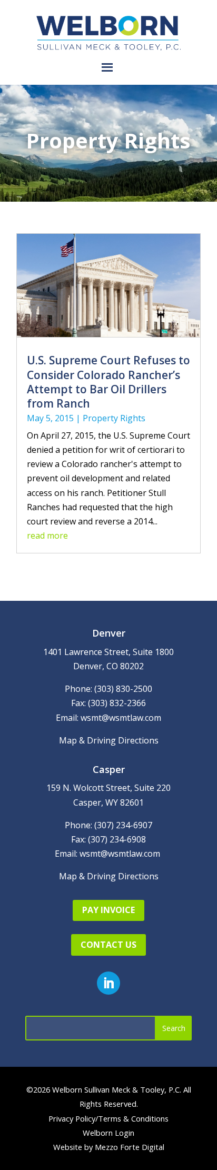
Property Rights (114, 418)
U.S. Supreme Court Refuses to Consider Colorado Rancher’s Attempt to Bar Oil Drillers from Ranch (108, 382)
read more (47, 535)
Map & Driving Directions (109, 740)
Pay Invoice (108, 910)
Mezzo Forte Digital (129, 1147)
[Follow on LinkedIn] (108, 983)
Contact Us (108, 944)
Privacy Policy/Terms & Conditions (108, 1118)
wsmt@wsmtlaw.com (121, 717)
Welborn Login (108, 1132)
